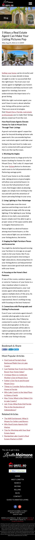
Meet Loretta (17, 479)
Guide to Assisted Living (17, 500)
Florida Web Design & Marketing (22, 520)
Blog (17, 493)
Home (17, 476)
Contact (17, 496)
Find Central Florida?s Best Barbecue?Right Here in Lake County (16, 363)
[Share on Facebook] (4, 350)
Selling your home (9, 73)
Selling (17, 490)
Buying (17, 486)
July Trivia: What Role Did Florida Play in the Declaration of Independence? (17, 407)
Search (17, 483)
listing (11, 166)
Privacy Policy (6, 519)
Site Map (30, 518)
